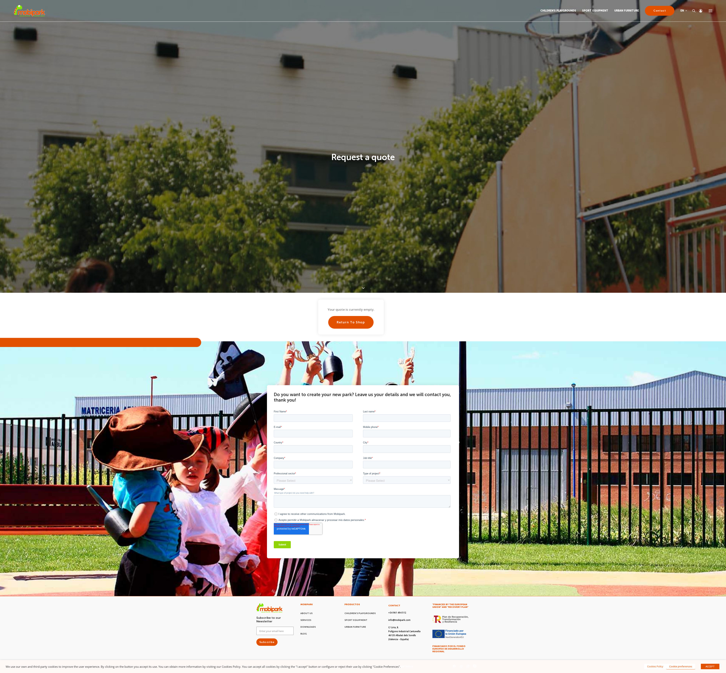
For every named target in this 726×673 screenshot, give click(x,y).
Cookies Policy (655, 666)
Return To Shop (351, 366)
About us (306, 657)
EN (682, 10)
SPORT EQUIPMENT (595, 10)
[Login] (699, 10)
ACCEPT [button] (710, 666)
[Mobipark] (29, 10)
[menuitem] (559, 11)
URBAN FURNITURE (626, 10)
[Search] (692, 10)
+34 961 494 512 (397, 656)
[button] (710, 11)
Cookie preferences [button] (680, 666)
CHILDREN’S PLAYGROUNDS (558, 10)
